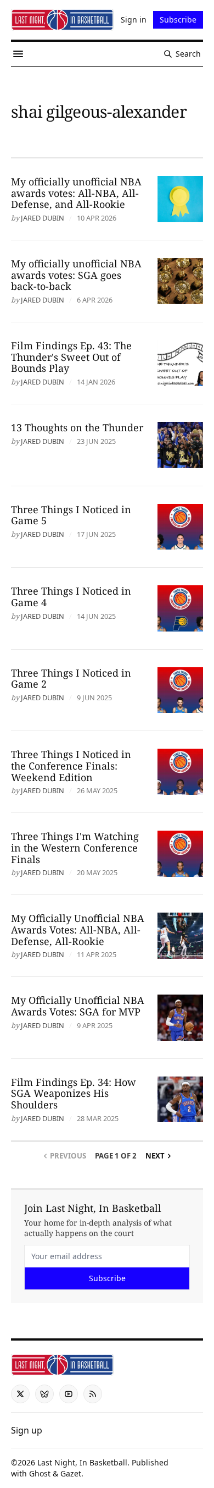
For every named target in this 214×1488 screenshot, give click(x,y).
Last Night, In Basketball (82, 1462)
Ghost (39, 1473)
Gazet (70, 1473)
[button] (26, 1430)
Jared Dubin (42, 218)
